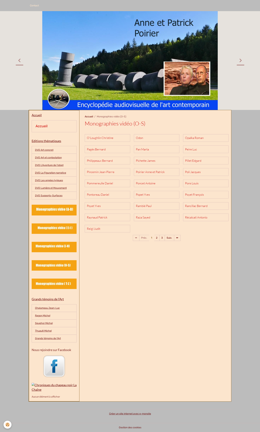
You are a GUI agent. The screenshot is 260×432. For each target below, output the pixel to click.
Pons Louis (191, 183)
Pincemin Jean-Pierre (100, 172)
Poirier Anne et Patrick (150, 172)
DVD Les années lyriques (49, 180)
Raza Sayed (143, 217)
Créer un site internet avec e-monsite (130, 413)
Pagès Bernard (96, 149)
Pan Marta (142, 149)
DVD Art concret (44, 149)
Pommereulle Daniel (100, 183)
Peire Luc (191, 149)
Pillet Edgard (193, 160)
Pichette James (145, 160)
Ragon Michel (42, 315)
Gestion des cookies (130, 427)
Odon (139, 138)
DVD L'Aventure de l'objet (49, 165)
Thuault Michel (43, 330)
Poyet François (194, 194)
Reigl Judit (93, 228)
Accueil (89, 116)
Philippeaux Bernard (100, 160)
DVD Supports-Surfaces (48, 195)
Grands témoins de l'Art (48, 338)
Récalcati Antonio (196, 217)
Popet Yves (143, 194)
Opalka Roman (194, 138)
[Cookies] (7, 425)
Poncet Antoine (145, 183)
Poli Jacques (193, 172)
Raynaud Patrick (97, 217)
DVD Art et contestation (48, 157)
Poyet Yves (94, 206)
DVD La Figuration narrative (50, 172)
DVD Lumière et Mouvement (51, 187)
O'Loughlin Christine (100, 138)
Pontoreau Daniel (98, 194)
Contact (34, 5)
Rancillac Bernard (196, 206)
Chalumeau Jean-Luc (47, 308)
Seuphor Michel (44, 323)
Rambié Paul (144, 206)
